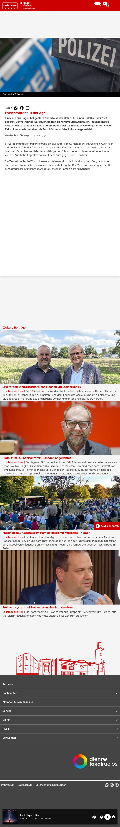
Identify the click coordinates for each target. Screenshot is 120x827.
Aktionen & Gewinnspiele (17, 702)
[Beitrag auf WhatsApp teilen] (16, 108)
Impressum (8, 784)
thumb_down (102, 817)
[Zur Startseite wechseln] (10, 5)
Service (7, 710)
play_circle (107, 817)
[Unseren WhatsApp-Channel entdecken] (107, 785)
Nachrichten (9, 693)
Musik (6, 728)
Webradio (8, 684)
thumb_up (113, 817)
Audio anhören (107, 526)
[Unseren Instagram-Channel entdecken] (117, 785)
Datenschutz (25, 784)
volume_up (94, 817)
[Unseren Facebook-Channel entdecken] (112, 785)
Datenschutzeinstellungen (50, 784)
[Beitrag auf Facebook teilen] (22, 108)
